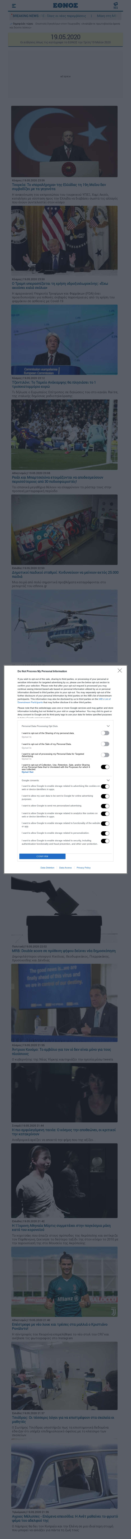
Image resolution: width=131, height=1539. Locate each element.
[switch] (105, 733)
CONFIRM (42, 856)
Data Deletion (47, 867)
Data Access (65, 867)
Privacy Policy (84, 867)
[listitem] (65, 726)
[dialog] (65, 769)
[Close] (121, 672)
